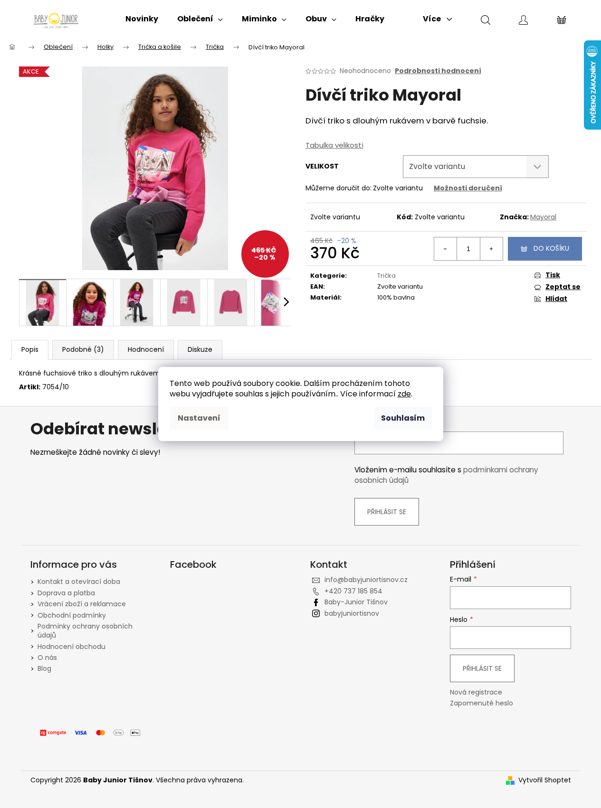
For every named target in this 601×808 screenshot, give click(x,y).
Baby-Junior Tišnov (356, 602)
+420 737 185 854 (353, 591)
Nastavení (199, 418)
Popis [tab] (29, 349)
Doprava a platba (66, 593)
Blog (44, 668)
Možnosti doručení (468, 188)
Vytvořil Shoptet (544, 780)
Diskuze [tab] (200, 349)
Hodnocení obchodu (71, 646)
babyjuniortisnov (351, 613)
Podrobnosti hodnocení (438, 70)
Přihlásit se (386, 512)
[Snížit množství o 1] (445, 248)
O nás (47, 657)
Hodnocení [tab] (146, 349)
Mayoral (543, 217)
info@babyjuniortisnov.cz (366, 579)
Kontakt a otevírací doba (79, 581)
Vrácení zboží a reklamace (82, 604)
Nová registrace (476, 692)
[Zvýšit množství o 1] (491, 248)
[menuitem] (142, 19)
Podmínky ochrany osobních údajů (85, 630)
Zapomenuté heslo (481, 703)
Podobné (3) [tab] (83, 349)
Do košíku (551, 248)
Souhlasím (403, 418)
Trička (386, 275)
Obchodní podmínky (72, 615)
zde (404, 393)
